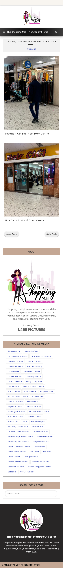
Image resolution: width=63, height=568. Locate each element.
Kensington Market (16, 411)
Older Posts (51, 234)
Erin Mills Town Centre (18, 396)
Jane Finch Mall (33, 406)
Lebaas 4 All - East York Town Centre (27, 133)
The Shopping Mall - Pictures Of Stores (27, 31)
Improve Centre (15, 406)
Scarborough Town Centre (20, 436)
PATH (25, 421)
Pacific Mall (13, 421)
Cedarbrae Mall (34, 361)
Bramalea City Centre (41, 356)
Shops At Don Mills (41, 441)
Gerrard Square (15, 401)
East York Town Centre (33, 386)
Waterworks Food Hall (18, 461)
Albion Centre (14, 351)
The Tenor (34, 451)
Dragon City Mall (34, 381)
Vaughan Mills (31, 456)
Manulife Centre (15, 416)
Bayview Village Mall (17, 356)
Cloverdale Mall (15, 376)
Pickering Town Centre (18, 426)
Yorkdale (12, 471)
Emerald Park (30, 391)
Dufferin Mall (13, 386)
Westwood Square (40, 461)
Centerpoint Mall (15, 366)
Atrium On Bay (31, 351)
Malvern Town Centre (39, 411)
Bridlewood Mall (15, 361)
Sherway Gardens (45, 436)
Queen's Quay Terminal (19, 431)
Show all (31, 48)
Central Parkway (34, 366)
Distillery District (34, 376)
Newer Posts (11, 234)
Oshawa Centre (34, 416)
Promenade (37, 426)
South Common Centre (19, 446)
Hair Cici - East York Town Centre (24, 220)
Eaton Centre (14, 391)
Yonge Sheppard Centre (39, 466)
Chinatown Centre (31, 371)
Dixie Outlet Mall (15, 381)
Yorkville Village (27, 471)
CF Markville (13, 371)
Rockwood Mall (41, 431)
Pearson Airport (38, 421)
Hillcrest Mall (32, 401)
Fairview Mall (38, 396)
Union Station (14, 456)
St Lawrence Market (17, 451)
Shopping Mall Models (18, 441)
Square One (39, 446)
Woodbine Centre (16, 466)
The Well (47, 451)
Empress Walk (46, 391)
